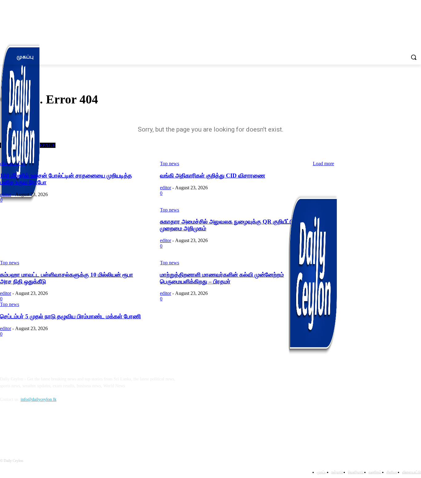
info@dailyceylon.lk (38, 399)
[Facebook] (6, 427)
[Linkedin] (37, 427)
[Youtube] (53, 427)
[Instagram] (22, 427)
